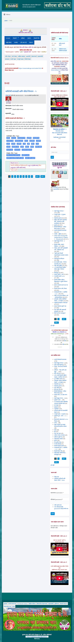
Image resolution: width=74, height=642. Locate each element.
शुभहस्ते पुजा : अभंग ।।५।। (61, 416)
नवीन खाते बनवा (58, 505)
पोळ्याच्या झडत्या (19, 141)
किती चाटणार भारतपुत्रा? (60, 313)
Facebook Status (22, 604)
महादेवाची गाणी (15, 147)
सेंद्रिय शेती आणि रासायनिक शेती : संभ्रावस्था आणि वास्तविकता (60, 221)
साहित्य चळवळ (21, 56)
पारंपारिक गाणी (10, 141)
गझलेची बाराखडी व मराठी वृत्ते (60, 302)
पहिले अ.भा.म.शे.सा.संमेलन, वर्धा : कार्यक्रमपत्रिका (61, 296)
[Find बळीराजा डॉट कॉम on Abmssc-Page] (57, 172)
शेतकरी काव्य (10, 150)
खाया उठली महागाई (58, 364)
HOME (8, 38)
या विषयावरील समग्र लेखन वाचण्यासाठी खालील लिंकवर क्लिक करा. (59, 131)
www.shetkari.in (55, 70)
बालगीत (13, 144)
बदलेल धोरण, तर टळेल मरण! (60, 394)
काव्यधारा (7, 59)
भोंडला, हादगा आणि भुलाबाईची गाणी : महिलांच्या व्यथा (61, 249)
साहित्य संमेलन (32, 604)
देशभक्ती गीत (36, 138)
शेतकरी (14, 38)
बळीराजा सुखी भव (58, 437)
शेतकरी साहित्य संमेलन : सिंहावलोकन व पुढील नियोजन (60, 280)
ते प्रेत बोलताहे (57, 444)
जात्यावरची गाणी (21, 138)
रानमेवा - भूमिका (57, 234)
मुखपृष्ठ (6, 20)
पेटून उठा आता (57, 433)
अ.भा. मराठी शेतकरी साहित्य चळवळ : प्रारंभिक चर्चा (60, 376)
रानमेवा (16, 42)
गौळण (32, 144)
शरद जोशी (56, 387)
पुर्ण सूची (52, 325)
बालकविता (32, 141)
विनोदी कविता (39, 147)
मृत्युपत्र (56, 407)
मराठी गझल (13, 59)
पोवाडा (26, 141)
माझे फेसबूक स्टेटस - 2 (59, 241)
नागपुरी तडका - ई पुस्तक (59, 214)
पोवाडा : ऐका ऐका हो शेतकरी (60, 366)
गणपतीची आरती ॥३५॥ (59, 276)
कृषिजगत (57, 604)
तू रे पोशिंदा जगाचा (58, 379)
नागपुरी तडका (20, 59)
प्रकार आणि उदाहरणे (30, 158)
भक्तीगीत (19, 144)
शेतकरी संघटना (63, 604)
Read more (14, 163)
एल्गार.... (56, 423)
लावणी (22, 147)
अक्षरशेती (28, 56)
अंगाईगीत (38, 141)
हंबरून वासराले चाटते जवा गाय (61, 285)
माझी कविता (8, 42)
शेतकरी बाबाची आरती (59, 445)
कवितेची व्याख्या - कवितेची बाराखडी (63, 50)
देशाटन (31, 42)
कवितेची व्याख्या (25, 155)
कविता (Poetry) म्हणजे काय (13, 155)
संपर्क (13, 606)
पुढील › (37, 176)
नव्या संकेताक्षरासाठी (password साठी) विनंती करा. (61, 507)
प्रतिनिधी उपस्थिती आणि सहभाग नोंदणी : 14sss (59, 479)
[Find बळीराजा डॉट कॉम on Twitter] (65, 172)
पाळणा (8, 144)
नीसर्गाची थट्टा (57, 384)
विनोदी (32, 147)
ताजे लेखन (14, 56)
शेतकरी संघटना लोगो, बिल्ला (60, 288)
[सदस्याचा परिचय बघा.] (8, 100)
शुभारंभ (55, 225)
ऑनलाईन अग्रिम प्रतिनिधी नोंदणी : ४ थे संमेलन (60, 300)
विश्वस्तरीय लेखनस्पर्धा (42, 604)
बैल (55, 431)
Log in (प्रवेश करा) (32, 165)
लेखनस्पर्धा (34, 56)
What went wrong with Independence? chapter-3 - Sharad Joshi (61, 237)
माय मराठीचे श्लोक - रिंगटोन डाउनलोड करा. (60, 263)
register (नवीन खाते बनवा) (18, 167)
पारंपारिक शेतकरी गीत (27, 150)
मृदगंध (55, 440)
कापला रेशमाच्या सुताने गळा (60, 306)
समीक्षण (23, 38)
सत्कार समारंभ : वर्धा (58, 274)
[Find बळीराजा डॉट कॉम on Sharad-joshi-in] (54, 172)
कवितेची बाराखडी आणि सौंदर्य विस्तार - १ (21, 91)
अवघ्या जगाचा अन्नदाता (59, 435)
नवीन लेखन (8, 56)
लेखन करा (56, 476)
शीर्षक (60, 39)
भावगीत (8, 147)
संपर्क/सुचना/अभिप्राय (59, 258)
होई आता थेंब (57, 389)
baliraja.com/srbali (60, 137)
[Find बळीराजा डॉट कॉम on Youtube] (59, 176)
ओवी (28, 144)
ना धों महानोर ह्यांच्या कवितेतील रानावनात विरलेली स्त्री (61, 402)
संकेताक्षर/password (57, 499)
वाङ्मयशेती (40, 56)
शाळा (55, 430)
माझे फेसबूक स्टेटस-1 (59, 211)
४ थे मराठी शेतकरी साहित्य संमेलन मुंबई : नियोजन (60, 268)
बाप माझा (56, 405)
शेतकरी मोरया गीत (58, 451)
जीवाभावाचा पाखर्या (58, 438)
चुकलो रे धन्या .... (58, 400)
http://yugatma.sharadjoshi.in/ (37, 637)
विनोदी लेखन (28, 59)
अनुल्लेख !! (56, 408)
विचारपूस (56, 272)
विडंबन (27, 147)
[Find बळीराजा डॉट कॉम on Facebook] (61, 172)
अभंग (24, 144)
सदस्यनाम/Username (57, 493)
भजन (37, 144)
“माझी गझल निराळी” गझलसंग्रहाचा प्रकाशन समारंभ (61, 254)
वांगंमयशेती (55, 187)
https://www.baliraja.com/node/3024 (30, 68)
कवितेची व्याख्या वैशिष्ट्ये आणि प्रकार (15, 158)
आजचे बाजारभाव (12, 604)
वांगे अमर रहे (23, 42)
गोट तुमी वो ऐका (57, 442)
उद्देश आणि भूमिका (58, 265)
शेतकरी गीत (36, 38)
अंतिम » (42, 176)
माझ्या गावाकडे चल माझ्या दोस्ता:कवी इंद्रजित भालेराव (60, 425)
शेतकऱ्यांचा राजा (7, 606)
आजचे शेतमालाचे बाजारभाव (60, 230)
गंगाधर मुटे (8, 95)
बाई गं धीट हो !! (57, 373)
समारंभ (29, 38)
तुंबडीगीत (29, 138)
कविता (8, 138)
